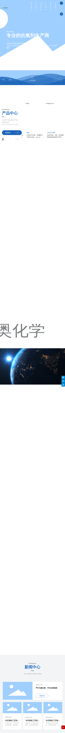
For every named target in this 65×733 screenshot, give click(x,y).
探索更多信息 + (14, 57)
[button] (3, 79)
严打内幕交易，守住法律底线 (46, 688)
